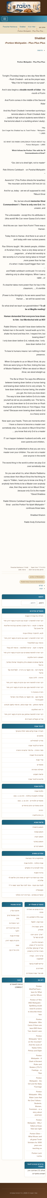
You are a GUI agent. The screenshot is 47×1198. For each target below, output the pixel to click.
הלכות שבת (39, 791)
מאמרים (40, 765)
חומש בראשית (38, 827)
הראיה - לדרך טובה (36, 678)
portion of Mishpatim (37, 577)
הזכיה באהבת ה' (37, 692)
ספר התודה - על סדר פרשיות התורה (29, 750)
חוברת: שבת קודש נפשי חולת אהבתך (29, 731)
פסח (17, 945)
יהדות (41, 810)
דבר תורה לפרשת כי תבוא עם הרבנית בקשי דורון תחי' (23, 621)
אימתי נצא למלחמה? (35, 643)
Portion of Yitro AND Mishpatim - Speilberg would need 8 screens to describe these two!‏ (35, 1007)
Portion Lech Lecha (37, 1154)
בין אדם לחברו (37, 815)
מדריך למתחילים (37, 741)
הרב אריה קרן (14, 950)
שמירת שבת (14, 936)
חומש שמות (38, 832)
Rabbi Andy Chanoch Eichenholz (32, 582)
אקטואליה (39, 890)
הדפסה (40, 50)
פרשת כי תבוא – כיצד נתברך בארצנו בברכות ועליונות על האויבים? (23, 627)
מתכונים (40, 736)
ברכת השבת (38, 873)
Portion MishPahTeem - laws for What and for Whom (35, 990)
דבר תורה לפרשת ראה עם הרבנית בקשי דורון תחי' (24, 682)
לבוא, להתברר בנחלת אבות (33, 633)
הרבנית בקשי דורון (12, 940)
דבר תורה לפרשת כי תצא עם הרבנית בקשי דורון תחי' (23, 638)
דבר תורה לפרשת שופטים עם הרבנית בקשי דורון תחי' (23, 653)
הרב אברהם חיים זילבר (12, 929)
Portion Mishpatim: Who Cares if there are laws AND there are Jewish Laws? (35, 1025)
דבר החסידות (14, 923)
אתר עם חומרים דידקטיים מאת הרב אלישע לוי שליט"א (26, 879)
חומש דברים (38, 846)
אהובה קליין (14, 911)
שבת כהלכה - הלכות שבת (33, 863)
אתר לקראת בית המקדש (34, 868)
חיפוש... (41, 603)
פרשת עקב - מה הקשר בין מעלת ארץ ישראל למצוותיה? (27, 698)
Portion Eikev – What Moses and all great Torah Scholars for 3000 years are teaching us (35, 1141)
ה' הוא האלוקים (37, 710)
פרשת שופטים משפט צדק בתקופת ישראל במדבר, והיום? (24, 663)
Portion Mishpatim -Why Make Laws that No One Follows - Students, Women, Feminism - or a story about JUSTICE (35, 1103)
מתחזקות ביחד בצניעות (34, 858)
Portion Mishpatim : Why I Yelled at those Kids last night (35, 1124)
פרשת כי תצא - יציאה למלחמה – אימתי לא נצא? (25, 648)
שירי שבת (39, 760)
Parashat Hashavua (17, 567)
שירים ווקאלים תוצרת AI (34, 719)
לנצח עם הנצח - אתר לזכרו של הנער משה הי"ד (26, 885)
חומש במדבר (38, 842)
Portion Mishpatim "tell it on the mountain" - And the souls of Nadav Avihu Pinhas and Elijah (35, 1043)
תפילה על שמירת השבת (34, 616)
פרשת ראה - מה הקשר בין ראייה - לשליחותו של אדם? (25, 671)
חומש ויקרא (39, 837)
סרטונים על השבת (36, 755)
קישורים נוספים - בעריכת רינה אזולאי (29, 895)
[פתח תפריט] (5, 19)
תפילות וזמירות (37, 770)
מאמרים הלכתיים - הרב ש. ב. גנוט (30, 801)
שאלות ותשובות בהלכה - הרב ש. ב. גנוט (28, 796)
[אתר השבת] (23, 7)
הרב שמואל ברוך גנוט (13, 916)
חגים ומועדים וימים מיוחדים (32, 806)
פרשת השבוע (38, 774)
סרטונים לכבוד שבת (35, 779)
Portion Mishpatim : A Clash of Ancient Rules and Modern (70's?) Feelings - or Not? (35, 1064)
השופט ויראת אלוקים (35, 657)
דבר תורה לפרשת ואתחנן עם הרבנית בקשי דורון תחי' (23, 714)
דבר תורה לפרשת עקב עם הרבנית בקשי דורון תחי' (24, 687)
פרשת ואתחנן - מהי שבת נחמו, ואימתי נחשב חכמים (23, 705)
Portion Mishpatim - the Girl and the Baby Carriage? (35, 1082)
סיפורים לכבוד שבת (36, 746)
